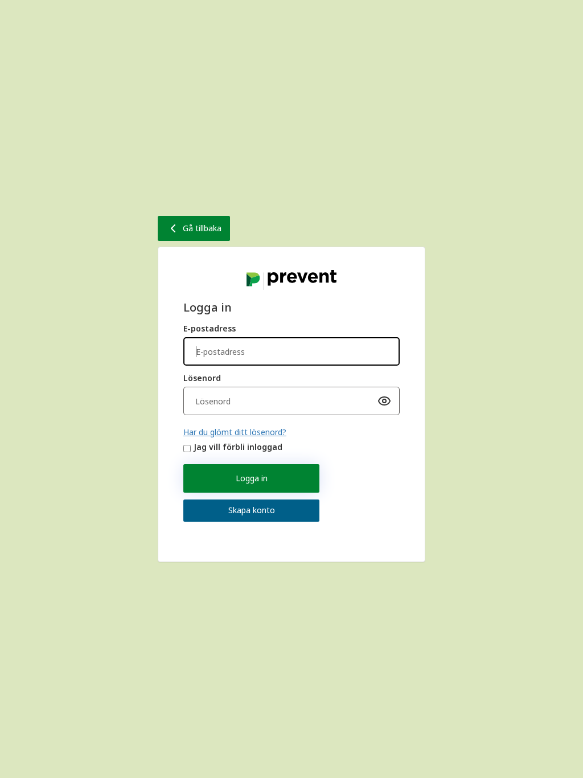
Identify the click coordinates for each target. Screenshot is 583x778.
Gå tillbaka (202, 228)
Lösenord (202, 377)
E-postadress (209, 328)
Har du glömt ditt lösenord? (234, 432)
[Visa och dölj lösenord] (384, 400)
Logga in (252, 478)
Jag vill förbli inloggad (238, 446)
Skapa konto (251, 510)
